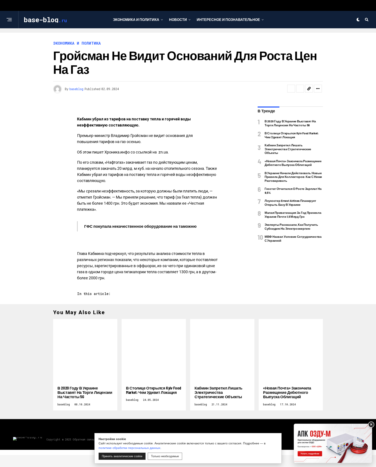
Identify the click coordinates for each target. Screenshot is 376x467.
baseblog (76, 89)
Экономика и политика (136, 19)
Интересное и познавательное (228, 19)
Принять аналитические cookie (122, 456)
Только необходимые (165, 456)
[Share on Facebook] (291, 89)
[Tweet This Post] (300, 89)
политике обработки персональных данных (129, 448)
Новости (178, 19)
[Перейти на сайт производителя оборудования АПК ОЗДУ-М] (333, 443)
